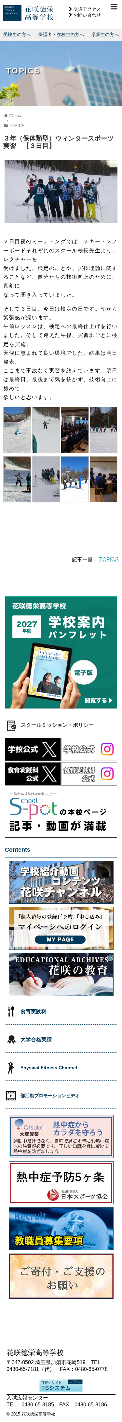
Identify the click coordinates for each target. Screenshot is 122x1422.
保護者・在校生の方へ (61, 34)
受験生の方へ (17, 34)
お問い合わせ (87, 15)
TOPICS (109, 559)
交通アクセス (87, 9)
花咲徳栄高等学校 (38, 1414)
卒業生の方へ (105, 34)
